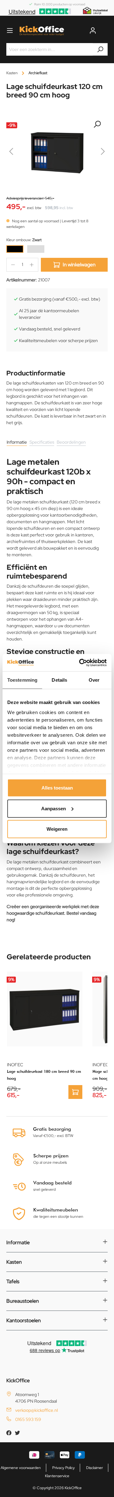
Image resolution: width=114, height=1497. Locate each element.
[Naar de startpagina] (42, 31)
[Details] (75, 1092)
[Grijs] (35, 249)
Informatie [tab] (17, 442)
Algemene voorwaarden (21, 1467)
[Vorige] (11, 152)
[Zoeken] (100, 49)
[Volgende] (103, 152)
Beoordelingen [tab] (71, 442)
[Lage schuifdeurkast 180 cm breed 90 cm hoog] (44, 1009)
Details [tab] (59, 680)
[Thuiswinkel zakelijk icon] (95, 10)
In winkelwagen (79, 264)
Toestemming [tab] (22, 680)
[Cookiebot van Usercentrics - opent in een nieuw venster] (80, 662)
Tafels (12, 1281)
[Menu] (9, 30)
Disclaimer (94, 1467)
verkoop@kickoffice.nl (36, 1410)
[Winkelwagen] (104, 30)
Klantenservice (57, 1475)
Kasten (14, 1262)
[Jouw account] (93, 30)
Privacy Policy (63, 1467)
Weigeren (57, 829)
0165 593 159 (28, 1419)
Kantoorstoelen (23, 1320)
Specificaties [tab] (41, 442)
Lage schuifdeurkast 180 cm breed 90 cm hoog (44, 1075)
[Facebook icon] (9, 1434)
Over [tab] (94, 680)
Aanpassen (53, 808)
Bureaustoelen (22, 1301)
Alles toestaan (57, 787)
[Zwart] (14, 249)
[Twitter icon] (17, 1434)
